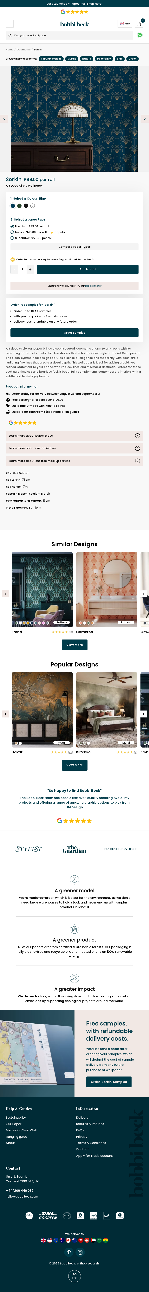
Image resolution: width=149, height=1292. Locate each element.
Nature (86, 58)
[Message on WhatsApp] (139, 36)
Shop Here (94, 4)
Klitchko (83, 752)
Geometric (23, 49)
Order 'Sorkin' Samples (109, 1082)
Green (132, 58)
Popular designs (51, 58)
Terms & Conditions (91, 1143)
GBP (127, 23)
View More (74, 645)
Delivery (82, 1118)
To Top (74, 1276)
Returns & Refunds (90, 1124)
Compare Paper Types (75, 247)
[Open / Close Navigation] (10, 24)
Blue (119, 58)
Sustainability (16, 1118)
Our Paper (14, 1124)
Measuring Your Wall (21, 1130)
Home (9, 49)
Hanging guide (16, 1137)
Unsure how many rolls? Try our (74, 285)
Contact (82, 1149)
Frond (17, 631)
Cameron (84, 631)
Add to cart (88, 269)
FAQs (80, 1130)
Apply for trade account (94, 1156)
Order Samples (74, 333)
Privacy (81, 1137)
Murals (72, 58)
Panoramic (104, 58)
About (10, 1143)
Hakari (17, 752)
